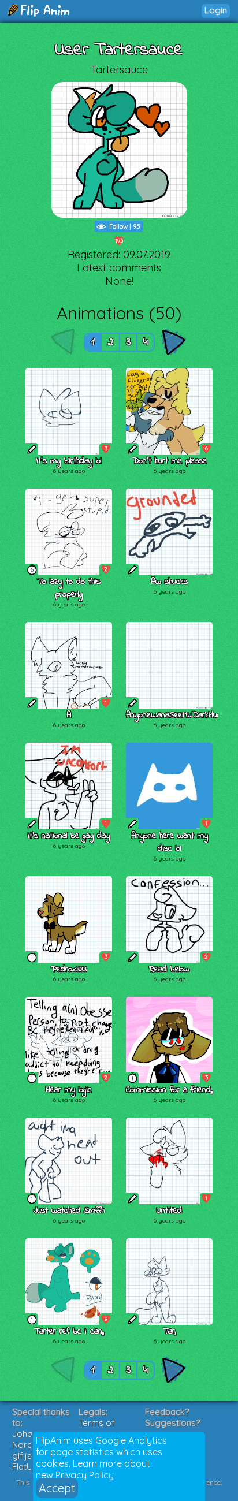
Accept (57, 1488)
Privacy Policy (84, 1475)
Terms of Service (97, 1428)
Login (215, 10)
